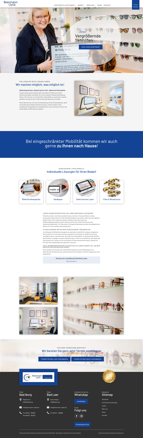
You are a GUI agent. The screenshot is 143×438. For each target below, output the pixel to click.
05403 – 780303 (30, 413)
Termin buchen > (71, 261)
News (99, 5)
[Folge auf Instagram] (81, 416)
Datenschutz (113, 433)
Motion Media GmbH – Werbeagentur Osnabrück (57, 433)
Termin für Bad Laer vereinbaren (54, 359)
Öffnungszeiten (82, 424)
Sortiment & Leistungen (64, 5)
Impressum (121, 433)
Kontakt (107, 5)
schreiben (81, 401)
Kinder (80, 5)
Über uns (90, 5)
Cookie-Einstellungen (104, 433)
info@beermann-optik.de (31, 407)
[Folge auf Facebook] (76, 416)
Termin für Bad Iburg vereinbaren (87, 359)
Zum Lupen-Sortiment (90, 47)
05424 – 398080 (58, 413)
